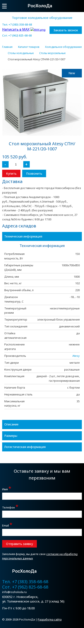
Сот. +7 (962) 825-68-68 (17, 35)
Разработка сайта (50, 619)
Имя (6, 489)
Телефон (10, 507)
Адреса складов (19, 226)
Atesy (76, 356)
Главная (7, 47)
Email (7, 525)
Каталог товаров (28, 47)
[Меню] (4, 6)
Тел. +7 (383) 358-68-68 (17, 24)
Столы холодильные (21, 53)
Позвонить (34, 173)
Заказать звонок (65, 30)
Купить (11, 173)
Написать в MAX (16, 29)
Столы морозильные (52, 53)
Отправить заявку (19, 544)
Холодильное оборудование (63, 47)
